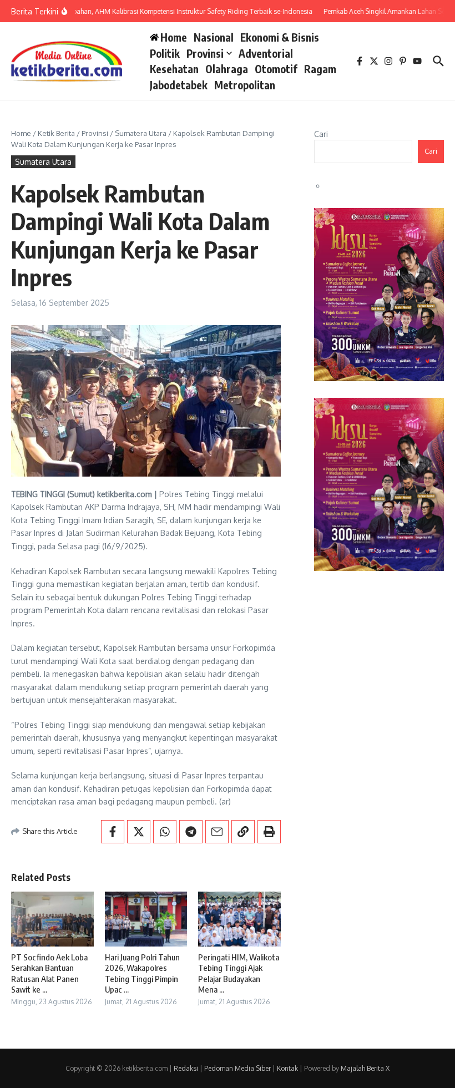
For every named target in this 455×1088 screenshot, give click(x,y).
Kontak (287, 1068)
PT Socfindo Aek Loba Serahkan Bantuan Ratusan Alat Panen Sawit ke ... (49, 973)
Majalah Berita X (365, 1068)
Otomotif (276, 68)
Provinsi (205, 53)
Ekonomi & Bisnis (279, 37)
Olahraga (226, 68)
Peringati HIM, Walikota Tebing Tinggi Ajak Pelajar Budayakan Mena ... (238, 973)
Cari (321, 134)
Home (21, 133)
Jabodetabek (179, 85)
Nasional (214, 37)
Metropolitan (244, 85)
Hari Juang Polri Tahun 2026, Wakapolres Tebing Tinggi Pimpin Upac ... (142, 973)
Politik (165, 53)
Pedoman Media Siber (237, 1068)
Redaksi (186, 1068)
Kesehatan (174, 68)
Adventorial (266, 53)
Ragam (320, 68)
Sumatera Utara (140, 133)
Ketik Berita (56, 133)
